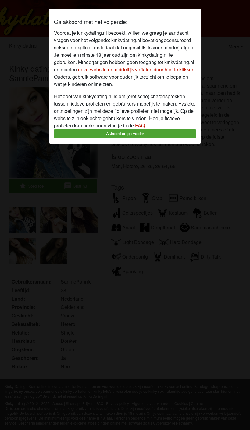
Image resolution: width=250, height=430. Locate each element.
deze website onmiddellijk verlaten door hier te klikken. (137, 69)
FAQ (140, 125)
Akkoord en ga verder (125, 133)
